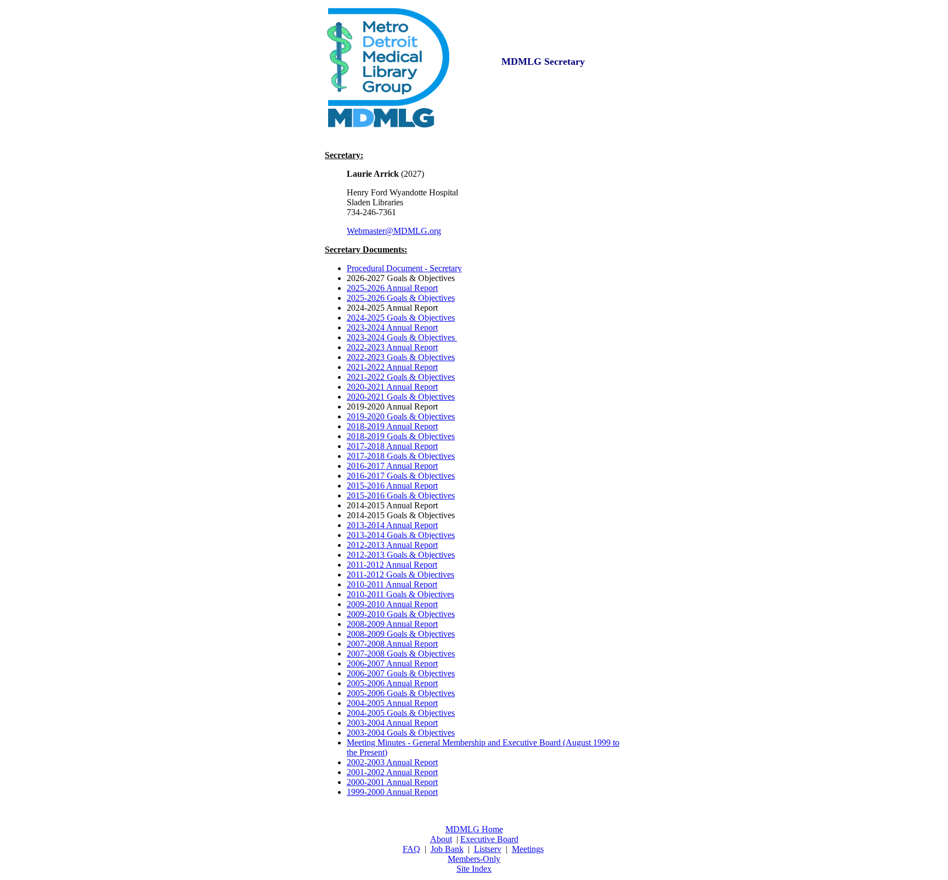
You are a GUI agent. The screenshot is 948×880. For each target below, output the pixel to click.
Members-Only (474, 859)
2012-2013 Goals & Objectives (401, 554)
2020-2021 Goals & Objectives (401, 396)
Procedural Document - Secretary (404, 268)
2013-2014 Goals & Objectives (401, 535)
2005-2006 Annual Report (392, 683)
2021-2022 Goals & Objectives (401, 377)
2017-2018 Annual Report (392, 446)
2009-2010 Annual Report (392, 604)
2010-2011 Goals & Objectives (400, 594)
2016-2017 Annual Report (392, 465)
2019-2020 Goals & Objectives (401, 416)
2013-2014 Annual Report (392, 525)
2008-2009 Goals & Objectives (401, 633)
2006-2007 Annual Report (392, 663)
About (441, 839)
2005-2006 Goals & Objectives (401, 693)
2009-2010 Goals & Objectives (401, 614)
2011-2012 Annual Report (392, 564)
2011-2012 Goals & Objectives (400, 574)
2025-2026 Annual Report (392, 288)
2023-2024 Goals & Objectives (402, 337)
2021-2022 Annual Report (392, 367)
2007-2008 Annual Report (392, 643)
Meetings (528, 849)
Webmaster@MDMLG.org (394, 231)
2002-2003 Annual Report (392, 762)
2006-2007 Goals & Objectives (401, 673)
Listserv (487, 849)
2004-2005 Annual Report (392, 703)
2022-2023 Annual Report (392, 347)
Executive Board (489, 839)
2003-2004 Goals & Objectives (401, 732)
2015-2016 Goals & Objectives (401, 495)
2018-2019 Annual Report (392, 426)
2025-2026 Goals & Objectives (401, 297)
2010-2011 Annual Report (392, 584)
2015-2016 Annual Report (392, 485)
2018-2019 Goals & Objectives (401, 436)
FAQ (411, 849)
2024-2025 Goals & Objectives (401, 317)
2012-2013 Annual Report (392, 545)
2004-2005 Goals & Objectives (401, 713)
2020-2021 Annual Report (392, 386)
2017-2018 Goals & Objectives (401, 456)
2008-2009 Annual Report (392, 624)
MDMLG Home (474, 829)
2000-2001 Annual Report (392, 782)
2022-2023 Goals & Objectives (401, 357)
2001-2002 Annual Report (392, 772)
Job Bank (447, 849)
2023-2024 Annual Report (392, 327)
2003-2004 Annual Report (392, 722)
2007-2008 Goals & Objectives (401, 653)
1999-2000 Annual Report (392, 792)
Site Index (474, 868)
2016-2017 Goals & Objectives (401, 475)
